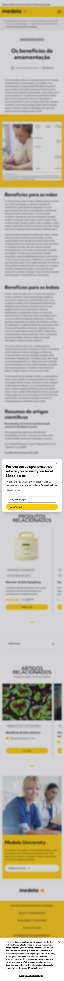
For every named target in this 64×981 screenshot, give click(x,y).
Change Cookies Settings (31, 975)
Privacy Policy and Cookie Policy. (27, 968)
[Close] (59, 942)
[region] (32, 959)
